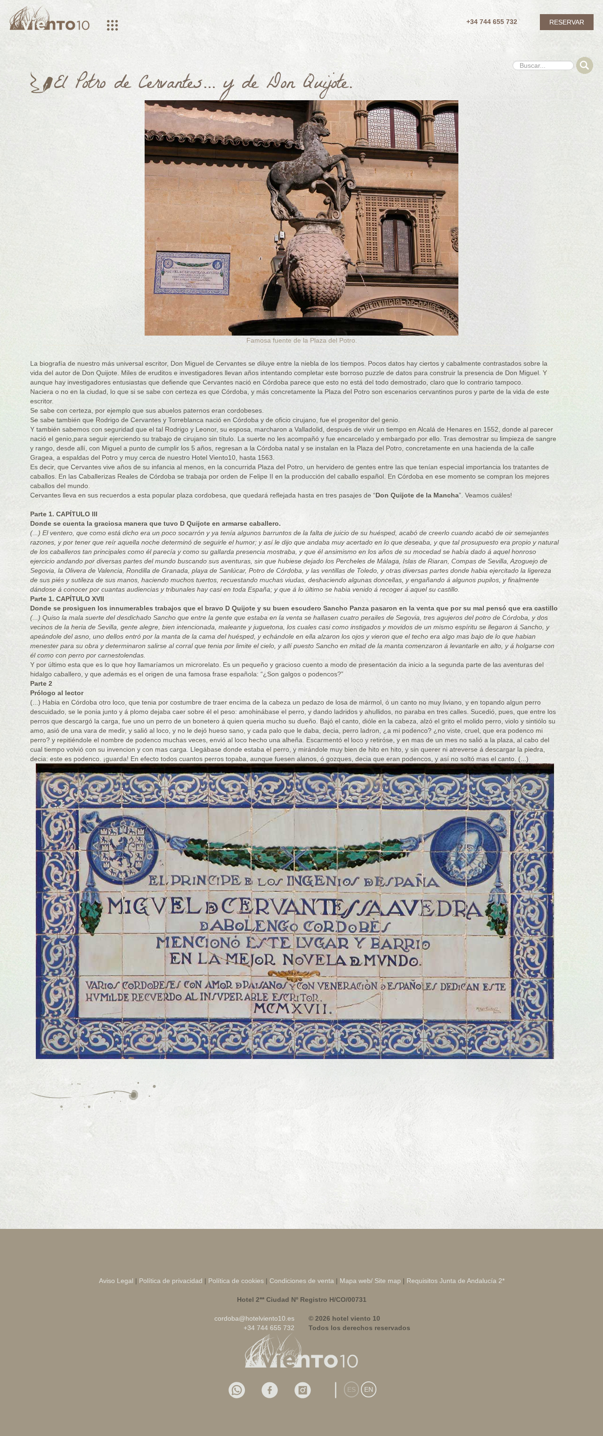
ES (351, 1389)
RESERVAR (566, 22)
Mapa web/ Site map (370, 1280)
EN (368, 1389)
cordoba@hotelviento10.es (254, 1318)
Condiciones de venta (301, 1280)
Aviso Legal (116, 1280)
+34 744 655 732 (491, 21)
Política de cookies (237, 1280)
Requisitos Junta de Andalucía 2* (456, 1280)
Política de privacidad (171, 1280)
